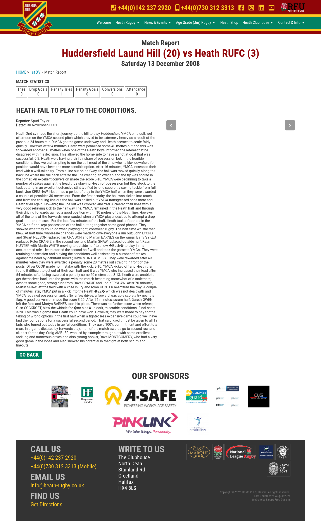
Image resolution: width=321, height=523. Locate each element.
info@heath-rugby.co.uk (57, 485)
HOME (21, 72)
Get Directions (46, 504)
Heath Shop (229, 22)
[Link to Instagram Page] (251, 8)
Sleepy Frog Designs (278, 500)
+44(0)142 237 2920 (53, 457)
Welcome (104, 22)
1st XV (35, 72)
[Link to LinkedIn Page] (261, 8)
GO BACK (29, 355)
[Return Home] (34, 19)
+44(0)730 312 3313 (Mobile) (64, 466)
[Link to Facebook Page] (241, 8)
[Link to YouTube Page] (271, 8)
